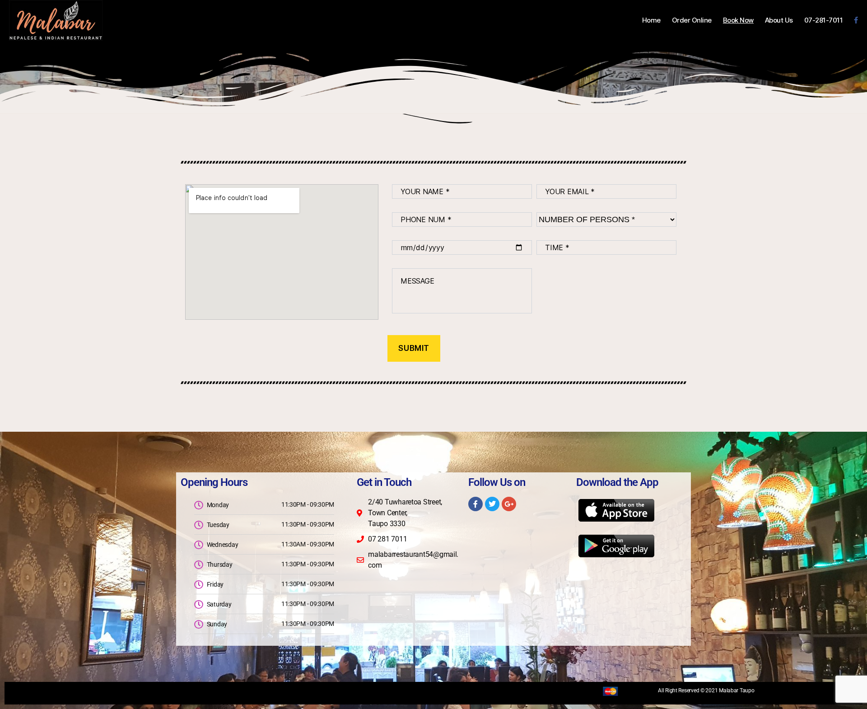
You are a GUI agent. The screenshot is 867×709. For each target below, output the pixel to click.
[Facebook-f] (475, 504)
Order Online (692, 20)
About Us (779, 20)
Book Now (738, 20)
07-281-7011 (823, 20)
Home (651, 20)
